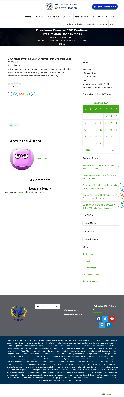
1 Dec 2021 (17, 65)
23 (101, 136)
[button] (57, 306)
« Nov (87, 150)
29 (95, 143)
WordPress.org (92, 281)
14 (90, 130)
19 (116, 130)
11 (111, 123)
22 (95, 136)
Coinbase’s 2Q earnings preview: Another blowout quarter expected (100, 186)
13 (85, 130)
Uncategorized (65, 37)
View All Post (43, 158)
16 (101, 130)
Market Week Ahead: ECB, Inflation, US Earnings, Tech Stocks (99, 177)
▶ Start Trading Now (105, 7)
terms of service (74, 314)
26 (116, 136)
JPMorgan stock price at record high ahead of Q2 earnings (98, 167)
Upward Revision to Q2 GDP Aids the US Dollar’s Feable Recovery (100, 196)
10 (106, 123)
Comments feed (92, 274)
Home (51, 37)
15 (96, 130)
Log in (88, 261)
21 (90, 136)
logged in (21, 192)
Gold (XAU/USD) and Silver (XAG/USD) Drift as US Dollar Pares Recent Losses (99, 206)
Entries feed (91, 268)
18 (111, 130)
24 (106, 136)
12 (116, 123)
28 (90, 143)
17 (106, 130)
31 (106, 143)
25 (111, 136)
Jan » (114, 150)
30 (101, 143)
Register (89, 254)
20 (85, 136)
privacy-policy (73, 310)
